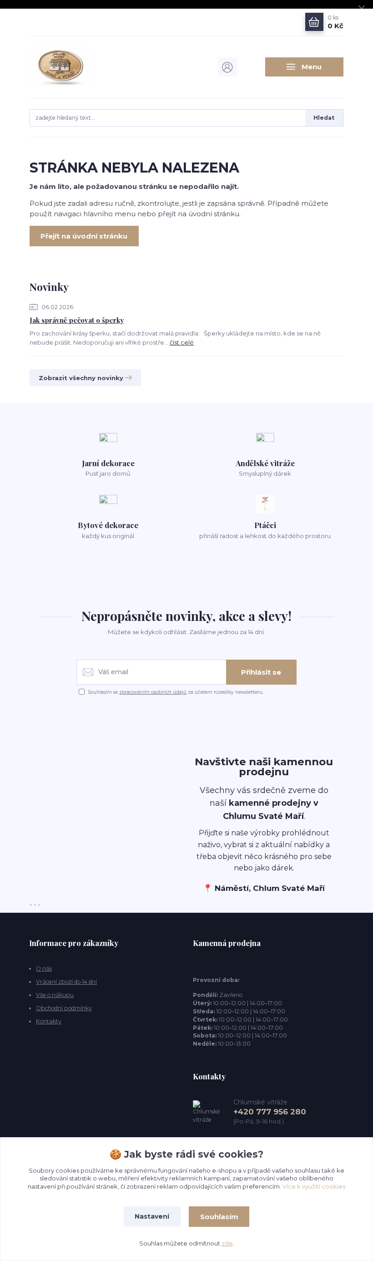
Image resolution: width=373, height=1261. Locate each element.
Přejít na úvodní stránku (83, 236)
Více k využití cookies (313, 1186)
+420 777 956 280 (269, 1111)
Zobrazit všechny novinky (81, 377)
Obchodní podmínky (64, 1008)
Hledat (323, 117)
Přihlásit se (261, 672)
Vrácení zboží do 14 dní (66, 981)
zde (227, 1243)
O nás (44, 968)
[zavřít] (361, 9)
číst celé (182, 342)
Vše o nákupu (55, 995)
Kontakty (48, 1021)
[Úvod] (77, 66)
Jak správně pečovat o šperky (77, 320)
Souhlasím (219, 1216)
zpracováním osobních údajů (152, 692)
